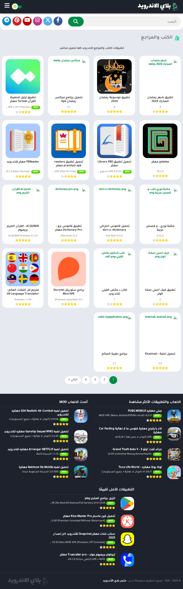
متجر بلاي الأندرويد (114, 581)
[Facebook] (58, 21)
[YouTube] (27, 21)
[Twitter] (47, 21)
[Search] (76, 21)
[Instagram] (37, 21)
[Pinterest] (16, 21)
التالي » (72, 380)
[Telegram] (6, 21)
